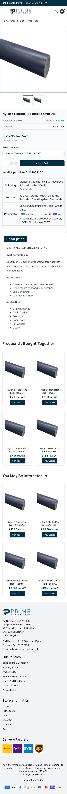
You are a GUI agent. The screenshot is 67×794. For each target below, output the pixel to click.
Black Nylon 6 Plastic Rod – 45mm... (17, 582)
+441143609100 (32, 172)
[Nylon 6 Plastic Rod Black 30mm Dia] (17, 501)
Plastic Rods (17, 20)
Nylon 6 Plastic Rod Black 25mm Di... (50, 450)
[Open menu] (5, 11)
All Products (8, 710)
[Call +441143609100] (56, 11)
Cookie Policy (9, 690)
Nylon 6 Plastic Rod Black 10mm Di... (17, 391)
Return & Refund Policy (14, 676)
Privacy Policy (9, 671)
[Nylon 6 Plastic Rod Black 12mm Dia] (49, 369)
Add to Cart (42, 163)
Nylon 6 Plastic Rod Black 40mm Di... (50, 523)
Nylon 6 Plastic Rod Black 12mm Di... (50, 391)
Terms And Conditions (14, 680)
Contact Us (8, 724)
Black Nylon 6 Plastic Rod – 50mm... (49, 582)
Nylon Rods (32, 20)
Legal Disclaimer (10, 685)
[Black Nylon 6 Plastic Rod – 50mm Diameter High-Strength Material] (49, 560)
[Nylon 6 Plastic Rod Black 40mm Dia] (49, 501)
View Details (17, 402)
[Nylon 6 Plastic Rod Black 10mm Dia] (17, 369)
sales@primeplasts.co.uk (24, 649)
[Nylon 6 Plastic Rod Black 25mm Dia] (49, 428)
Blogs (5, 729)
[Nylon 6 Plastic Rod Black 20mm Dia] (17, 428)
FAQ (4, 715)
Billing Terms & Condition (15, 662)
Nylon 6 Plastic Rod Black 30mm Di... (17, 523)
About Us (7, 719)
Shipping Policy (10, 667)
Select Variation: (11, 147)
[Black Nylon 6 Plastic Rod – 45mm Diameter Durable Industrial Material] (17, 560)
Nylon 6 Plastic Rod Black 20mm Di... (17, 450)
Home (5, 20)
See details (25, 189)
